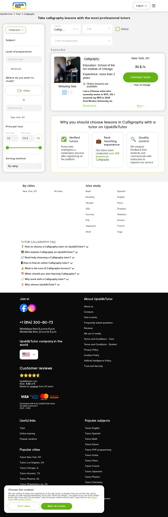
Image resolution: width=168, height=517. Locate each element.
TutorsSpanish (92, 433)
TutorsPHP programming (98, 449)
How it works (90, 317)
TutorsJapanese (93, 471)
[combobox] (54, 29)
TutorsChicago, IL (29, 468)
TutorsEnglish (92, 428)
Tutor (22, 428)
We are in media (92, 333)
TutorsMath (91, 439)
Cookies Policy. (25, 499)
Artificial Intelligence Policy (97, 360)
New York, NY (140, 58)
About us (88, 306)
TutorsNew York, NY (30, 457)
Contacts (88, 312)
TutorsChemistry (94, 482)
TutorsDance (92, 444)
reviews (34, 386)
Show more (89, 105)
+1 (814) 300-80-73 (36, 322)
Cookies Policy (91, 355)
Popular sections (28, 439)
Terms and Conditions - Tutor (99, 339)
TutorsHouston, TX (30, 473)
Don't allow (24, 506)
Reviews (88, 328)
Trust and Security (93, 366)
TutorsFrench (92, 466)
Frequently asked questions (98, 322)
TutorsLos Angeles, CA (32, 462)
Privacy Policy (91, 349)
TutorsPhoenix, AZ (29, 478)
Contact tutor (141, 77)
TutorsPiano (91, 460)
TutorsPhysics (92, 476)
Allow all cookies (57, 506)
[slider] (7, 147)
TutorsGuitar (91, 455)
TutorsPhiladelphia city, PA (34, 484)
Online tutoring (27, 433)
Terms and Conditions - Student (100, 344)
